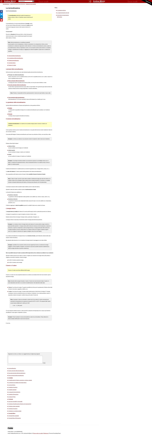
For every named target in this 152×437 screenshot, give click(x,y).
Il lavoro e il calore (12, 65)
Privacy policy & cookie (38, 433)
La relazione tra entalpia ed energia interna (17, 382)
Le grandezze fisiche (61, 10)
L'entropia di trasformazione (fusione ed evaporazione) (19, 403)
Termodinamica (6, 4)
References (46, 433)
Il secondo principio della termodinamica (16, 373)
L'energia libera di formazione (14, 418)
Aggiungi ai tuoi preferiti (31, 4)
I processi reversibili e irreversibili (15, 401)
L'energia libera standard (13, 415)
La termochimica (11, 384)
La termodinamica (12, 368)
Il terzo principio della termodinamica (16, 375)
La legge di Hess (11, 396)
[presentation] (17, 305)
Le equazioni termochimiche (14, 392)
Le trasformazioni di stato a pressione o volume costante (20, 380)
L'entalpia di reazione (12, 387)
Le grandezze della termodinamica (15, 58)
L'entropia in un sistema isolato (14, 411)
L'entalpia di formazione (13, 394)
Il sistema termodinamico (13, 60)
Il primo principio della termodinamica (16, 370)
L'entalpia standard (12, 389)
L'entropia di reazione (12, 408)
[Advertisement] (42, 25)
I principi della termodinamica (14, 55)
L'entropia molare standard (14, 406)
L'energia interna (11, 62)
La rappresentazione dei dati (63, 12)
